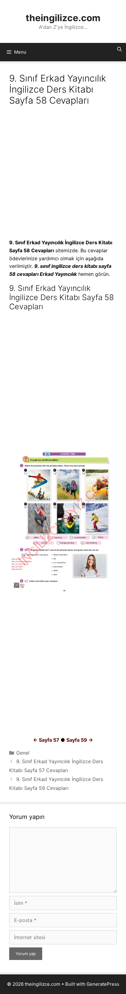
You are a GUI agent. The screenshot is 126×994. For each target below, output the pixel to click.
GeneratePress (103, 984)
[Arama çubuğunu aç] (119, 49)
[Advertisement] (63, 173)
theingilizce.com (63, 17)
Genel (22, 753)
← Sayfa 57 (46, 740)
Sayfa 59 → (79, 740)
